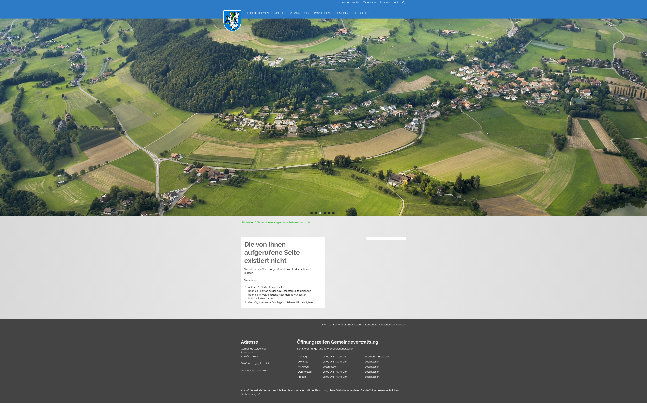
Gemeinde (342, 13)
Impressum (354, 324)
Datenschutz (370, 324)
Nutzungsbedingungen (392, 324)
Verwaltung (299, 13)
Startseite (265, 287)
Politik (279, 13)
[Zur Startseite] (232, 21)
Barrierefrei (339, 324)
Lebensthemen (258, 13)
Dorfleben (322, 13)
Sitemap (326, 324)
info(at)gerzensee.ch (256, 370)
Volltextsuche (270, 294)
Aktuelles (362, 13)
